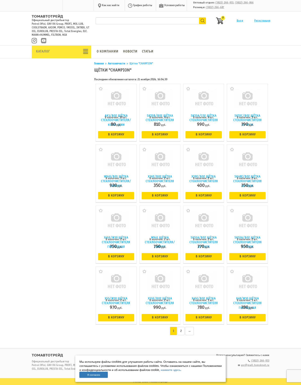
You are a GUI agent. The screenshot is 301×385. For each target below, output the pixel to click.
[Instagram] (34, 41)
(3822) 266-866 (244, 2)
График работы (142, 5)
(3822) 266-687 (215, 7)
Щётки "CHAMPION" (141, 63)
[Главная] (47, 14)
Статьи (147, 51)
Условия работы (174, 5)
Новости (130, 51)
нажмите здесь (171, 370)
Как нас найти (110, 5)
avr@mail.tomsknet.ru (255, 365)
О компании (107, 51)
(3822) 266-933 (224, 2)
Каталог (43, 51)
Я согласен (93, 374)
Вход (240, 20)
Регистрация (262, 20)
